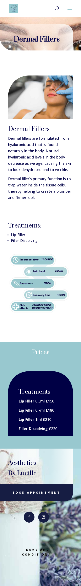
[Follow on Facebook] (29, 517)
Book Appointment (36, 492)
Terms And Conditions (36, 552)
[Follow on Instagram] (43, 517)
